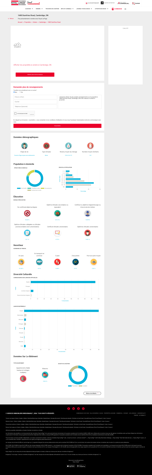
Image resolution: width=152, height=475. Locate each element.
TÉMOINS (136, 415)
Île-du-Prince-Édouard (97, 418)
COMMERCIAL (119, 413)
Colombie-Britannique (32, 418)
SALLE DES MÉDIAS (94, 413)
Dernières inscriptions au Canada (34, 430)
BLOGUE (101, 413)
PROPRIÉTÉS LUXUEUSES (109, 413)
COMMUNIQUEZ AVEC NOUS (82, 413)
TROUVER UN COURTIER (52, 8)
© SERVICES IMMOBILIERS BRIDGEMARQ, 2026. (21, 413)
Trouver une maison (10, 418)
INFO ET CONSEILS (66, 8)
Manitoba (40, 418)
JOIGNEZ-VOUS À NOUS (83, 8)
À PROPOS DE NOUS (100, 8)
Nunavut (109, 418)
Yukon (104, 418)
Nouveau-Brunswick (55, 418)
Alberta (25, 418)
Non (16, 92)
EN (125, 9)
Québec (21, 418)
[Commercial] (123, 3)
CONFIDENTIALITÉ (141, 413)
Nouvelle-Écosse (88, 418)
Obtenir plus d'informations (35, 74)
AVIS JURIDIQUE (132, 413)
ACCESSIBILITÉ (142, 415)
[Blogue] (136, 3)
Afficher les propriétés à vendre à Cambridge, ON (32, 65)
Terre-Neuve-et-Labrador (66, 418)
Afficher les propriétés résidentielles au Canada (16, 430)
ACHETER (28, 8)
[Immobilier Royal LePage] (25, 3)
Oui (22, 92)
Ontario (16, 418)
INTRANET (126, 413)
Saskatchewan (46, 418)
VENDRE (38, 8)
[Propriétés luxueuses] (108, 3)
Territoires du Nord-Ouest (78, 418)
